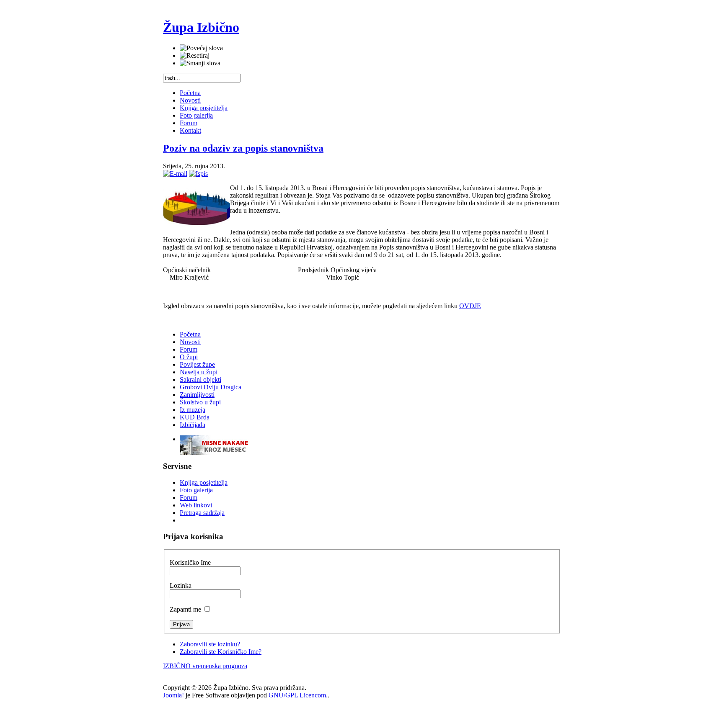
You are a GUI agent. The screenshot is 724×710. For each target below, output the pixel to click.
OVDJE (470, 305)
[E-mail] (175, 173)
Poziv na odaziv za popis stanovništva (243, 148)
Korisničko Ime (190, 562)
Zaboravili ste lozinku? (210, 644)
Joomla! (173, 695)
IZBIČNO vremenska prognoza (205, 665)
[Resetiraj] (194, 55)
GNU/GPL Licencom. (298, 695)
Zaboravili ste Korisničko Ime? (220, 651)
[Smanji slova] (200, 63)
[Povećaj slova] (201, 48)
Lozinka (180, 585)
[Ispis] (198, 173)
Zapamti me (186, 609)
